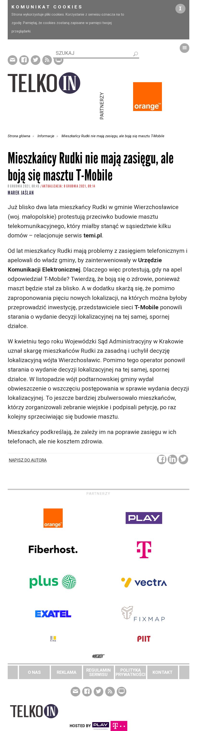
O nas (34, 672)
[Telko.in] (53, 83)
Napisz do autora (28, 460)
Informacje (45, 136)
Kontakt (162, 672)
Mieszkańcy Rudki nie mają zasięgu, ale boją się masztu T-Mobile (113, 136)
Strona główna (19, 136)
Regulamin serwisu (98, 672)
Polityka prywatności (131, 672)
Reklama (66, 672)
